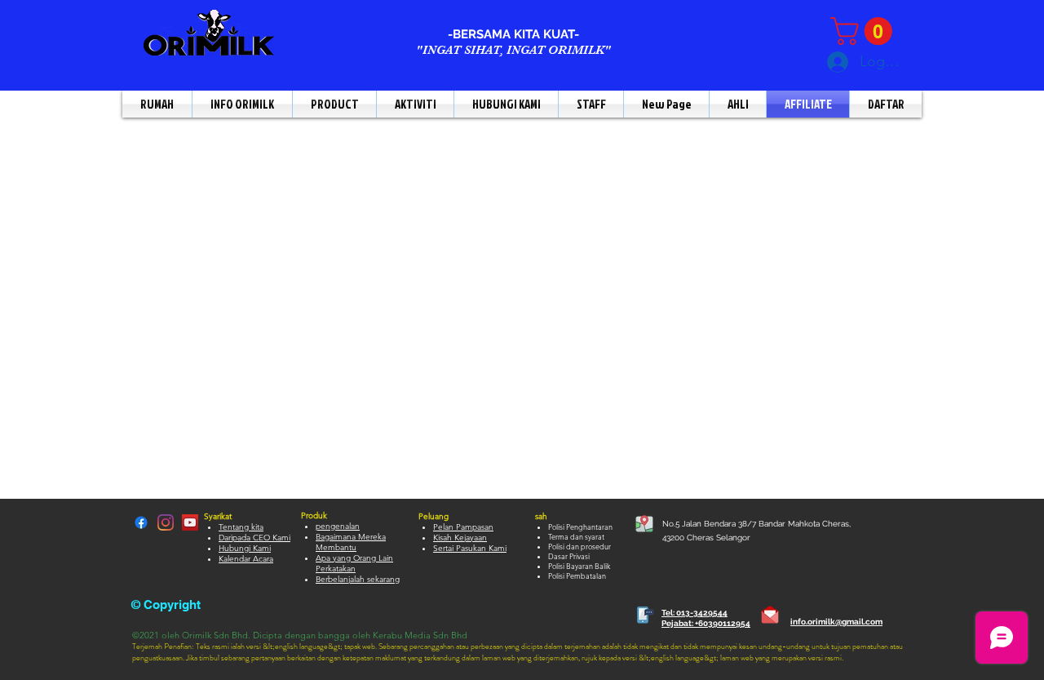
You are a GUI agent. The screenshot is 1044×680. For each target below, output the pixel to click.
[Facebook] (141, 522)
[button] (864, 31)
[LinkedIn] (165, 522)
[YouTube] (190, 522)
